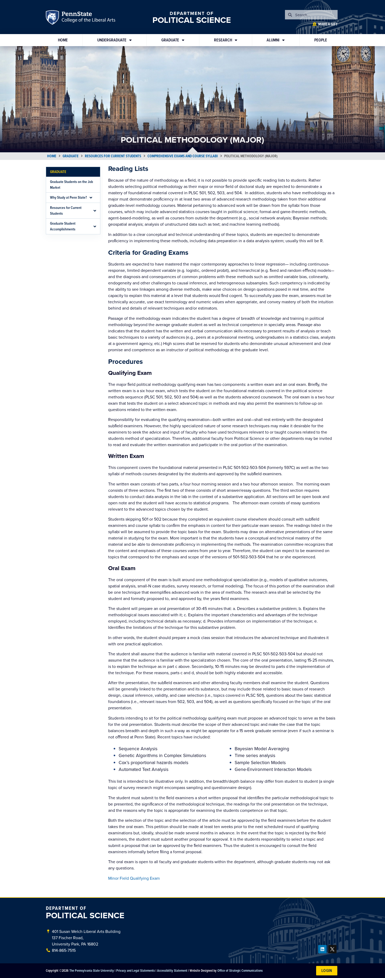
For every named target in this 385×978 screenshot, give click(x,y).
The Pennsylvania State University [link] (91, 970)
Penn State (53, 18)
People (320, 40)
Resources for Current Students (113, 156)
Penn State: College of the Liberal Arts (87, 18)
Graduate (170, 40)
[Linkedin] (322, 949)
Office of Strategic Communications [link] (240, 970)
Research (223, 40)
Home (63, 40)
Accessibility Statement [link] (172, 970)
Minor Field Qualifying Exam (134, 878)
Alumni (273, 40)
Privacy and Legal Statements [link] (135, 970)
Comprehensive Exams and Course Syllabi (182, 156)
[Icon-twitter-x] (332, 949)
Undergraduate (111, 40)
